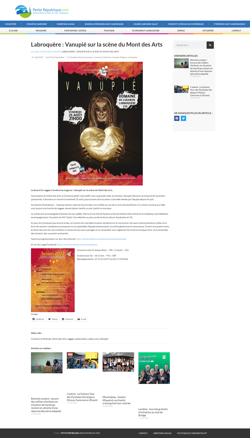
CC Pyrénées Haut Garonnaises (80, 57)
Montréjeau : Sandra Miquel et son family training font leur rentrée (116, 400)
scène (91, 338)
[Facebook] (176, 118)
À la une (13, 30)
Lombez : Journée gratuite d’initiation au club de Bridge (153, 412)
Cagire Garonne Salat (146, 24)
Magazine (41, 30)
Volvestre (10, 24)
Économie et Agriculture (145, 30)
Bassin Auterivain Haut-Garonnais (104, 24)
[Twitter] (183, 118)
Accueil (35, 51)
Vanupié (104, 338)
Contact (236, 30)
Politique (109, 30)
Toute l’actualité (50, 51)
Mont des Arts (59, 338)
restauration (81, 338)
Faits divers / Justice (75, 30)
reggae (70, 338)
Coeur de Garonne (36, 24)
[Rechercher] (210, 45)
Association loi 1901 (80, 433)
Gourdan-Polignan (119, 57)
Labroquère (132, 57)
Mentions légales (162, 433)
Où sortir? (208, 30)
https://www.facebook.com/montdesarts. (77, 244)
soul (97, 338)
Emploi (181, 30)
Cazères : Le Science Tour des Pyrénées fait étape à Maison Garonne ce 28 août (82, 397)
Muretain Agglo (66, 24)
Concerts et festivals (102, 57)
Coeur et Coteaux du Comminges (186, 24)
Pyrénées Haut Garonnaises (229, 24)
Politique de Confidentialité (192, 433)
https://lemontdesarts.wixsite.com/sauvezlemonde (101, 238)
